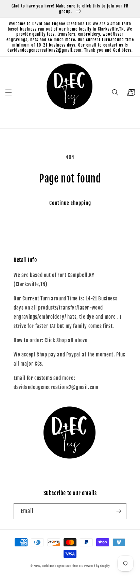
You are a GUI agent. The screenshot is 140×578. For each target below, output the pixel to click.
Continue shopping (70, 203)
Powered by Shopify (97, 566)
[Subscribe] (118, 511)
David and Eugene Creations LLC (62, 566)
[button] (8, 92)
